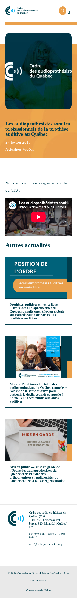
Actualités (13, 149)
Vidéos (28, 149)
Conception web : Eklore (38, 590)
